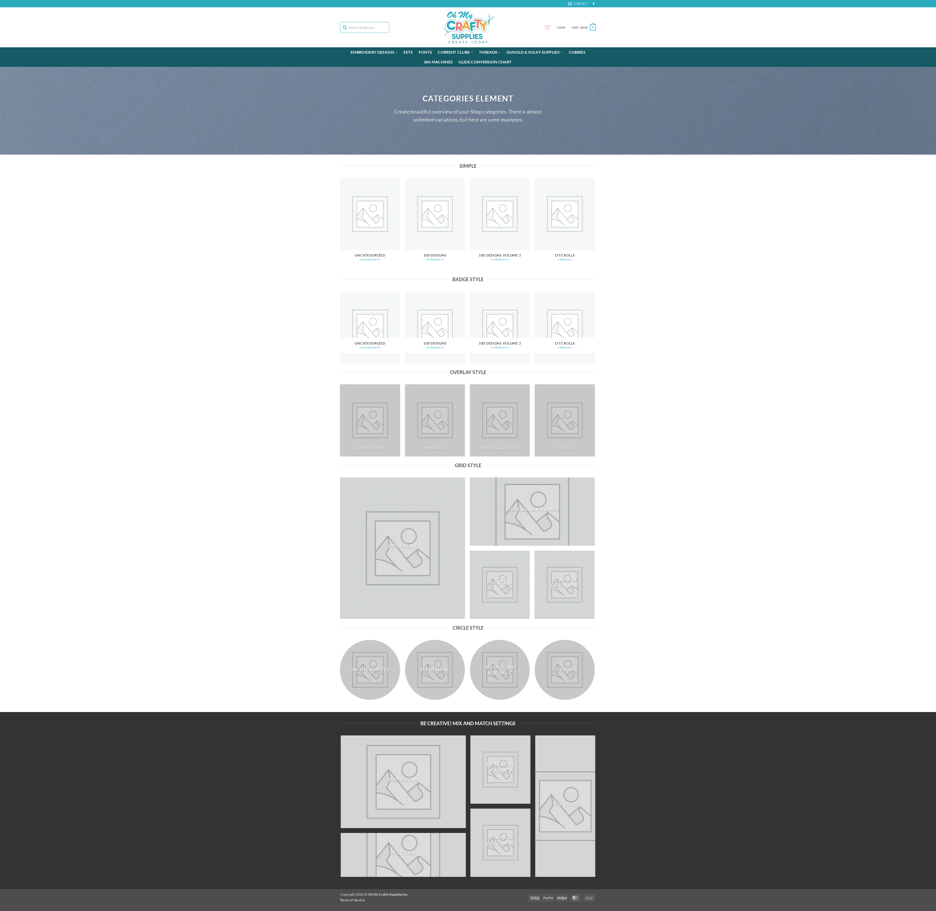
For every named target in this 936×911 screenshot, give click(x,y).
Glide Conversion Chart (485, 61)
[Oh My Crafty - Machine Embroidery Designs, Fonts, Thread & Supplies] (468, 27)
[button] (584, 27)
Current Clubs (454, 52)
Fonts (425, 52)
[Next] (594, 226)
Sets (408, 52)
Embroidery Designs (372, 52)
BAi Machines (438, 61)
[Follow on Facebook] (593, 4)
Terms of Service (352, 900)
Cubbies (577, 52)
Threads (488, 52)
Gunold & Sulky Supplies (533, 52)
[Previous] (340, 226)
